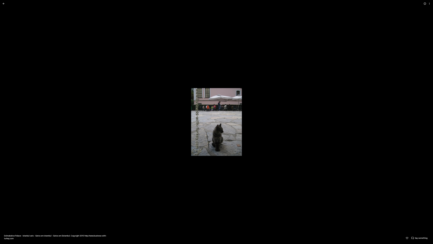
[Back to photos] (3, 3)
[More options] (429, 3)
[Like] (407, 238)
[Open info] (425, 3)
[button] (6, 122)
